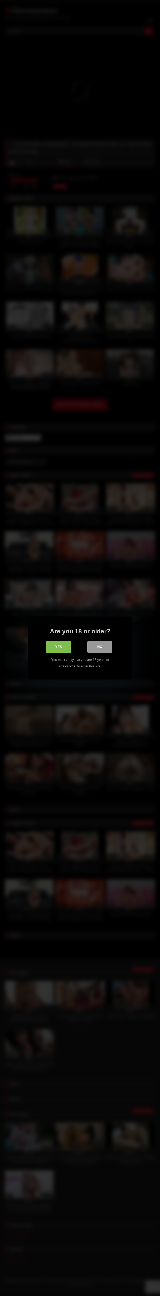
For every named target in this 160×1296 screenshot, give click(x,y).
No (99, 647)
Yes (58, 647)
